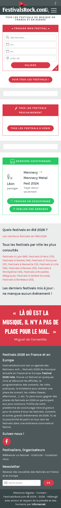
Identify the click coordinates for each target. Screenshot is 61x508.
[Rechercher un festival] (46, 9)
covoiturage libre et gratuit (37, 407)
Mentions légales (23, 492)
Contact (41, 492)
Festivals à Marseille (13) (23, 264)
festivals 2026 (31, 369)
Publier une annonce (32, 209)
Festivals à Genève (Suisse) (33, 275)
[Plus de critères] (56, 68)
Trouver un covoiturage (31, 201)
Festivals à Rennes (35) (23, 268)
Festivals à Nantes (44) (16, 260)
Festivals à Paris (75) (41, 256)
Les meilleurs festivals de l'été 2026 (25, 236)
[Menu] (53, 10)
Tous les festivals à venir (30, 128)
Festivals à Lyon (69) (15, 256)
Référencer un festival (16, 455)
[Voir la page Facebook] (55, 4)
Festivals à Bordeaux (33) (18, 279)
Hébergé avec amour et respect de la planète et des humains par (31, 500)
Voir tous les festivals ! (30, 79)
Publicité (37, 455)
